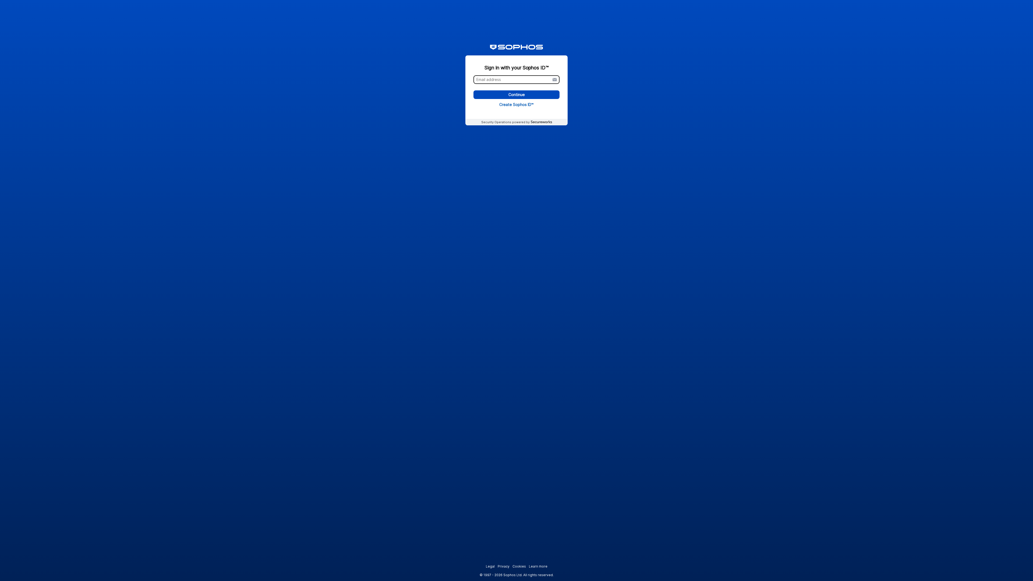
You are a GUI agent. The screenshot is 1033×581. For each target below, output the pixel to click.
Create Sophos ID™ (516, 104)
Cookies (519, 566)
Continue (516, 95)
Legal (490, 566)
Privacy (504, 566)
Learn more (538, 566)
